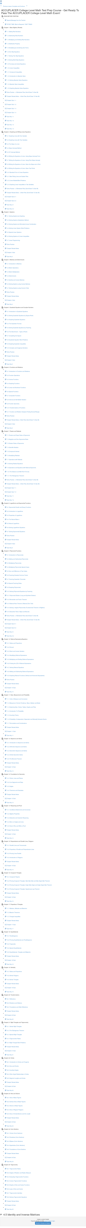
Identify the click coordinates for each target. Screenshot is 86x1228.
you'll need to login (50, 1221)
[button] (1, 1)
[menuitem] (1, 4)
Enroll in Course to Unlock (43, 1223)
